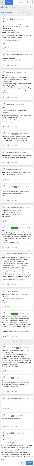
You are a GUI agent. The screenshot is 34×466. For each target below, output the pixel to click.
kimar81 (8, 378)
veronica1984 (10, 187)
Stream (2, 7)
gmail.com (19, 174)
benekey (8, 433)
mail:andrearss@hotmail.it (14, 210)
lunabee (8, 104)
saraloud (8, 228)
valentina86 (9, 152)
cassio (8, 169)
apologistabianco (11, 54)
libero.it (18, 242)
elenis (8, 72)
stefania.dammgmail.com (9, 122)
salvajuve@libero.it (19, 279)
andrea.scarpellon (11, 347)
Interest (7, 7)
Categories (12, 7)
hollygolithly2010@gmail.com (10, 40)
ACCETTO (29, 463)
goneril (8, 19)
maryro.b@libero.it (17, 140)
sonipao (8, 415)
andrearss (9, 207)
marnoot (8, 314)
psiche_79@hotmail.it (18, 298)
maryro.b (8, 133)
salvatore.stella (10, 253)
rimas (7, 291)
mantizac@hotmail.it (23, 331)
